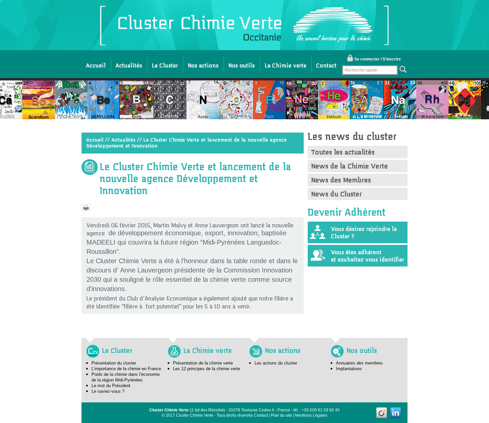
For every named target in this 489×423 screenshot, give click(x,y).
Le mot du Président (110, 385)
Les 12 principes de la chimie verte (206, 368)
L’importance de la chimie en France (126, 368)
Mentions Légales (311, 415)
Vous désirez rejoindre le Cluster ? (364, 231)
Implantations (349, 368)
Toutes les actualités (343, 150)
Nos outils (241, 64)
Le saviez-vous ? (107, 391)
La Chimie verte (285, 64)
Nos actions (203, 64)
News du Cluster (336, 192)
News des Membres (341, 178)
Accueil (96, 64)
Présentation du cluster (113, 363)
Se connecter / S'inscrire (377, 59)
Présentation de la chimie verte (203, 363)
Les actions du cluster (275, 363)
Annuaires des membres (359, 363)
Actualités (128, 64)
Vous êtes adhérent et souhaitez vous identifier (367, 254)
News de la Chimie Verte (349, 164)
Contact (326, 64)
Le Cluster (165, 64)
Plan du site (281, 415)
